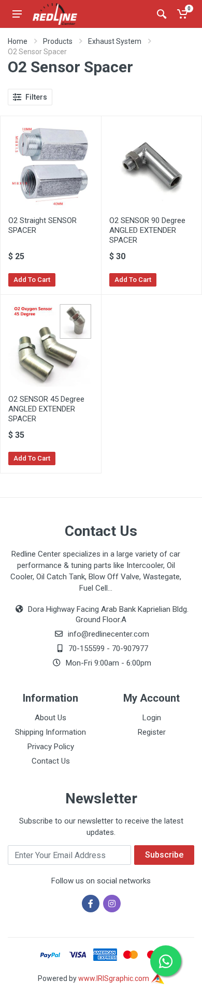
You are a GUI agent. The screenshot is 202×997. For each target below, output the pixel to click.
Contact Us (51, 761)
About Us (50, 717)
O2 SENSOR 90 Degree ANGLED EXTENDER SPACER (147, 230)
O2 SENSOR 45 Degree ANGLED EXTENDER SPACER (46, 408)
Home (17, 41)
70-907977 (130, 648)
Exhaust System (114, 41)
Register (152, 732)
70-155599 (86, 648)
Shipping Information (50, 732)
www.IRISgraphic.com (114, 978)
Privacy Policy (50, 746)
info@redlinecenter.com (108, 634)
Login (151, 717)
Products (58, 41)
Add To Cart (31, 279)
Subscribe (164, 855)
